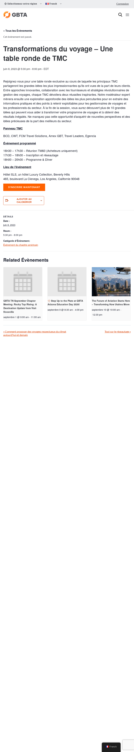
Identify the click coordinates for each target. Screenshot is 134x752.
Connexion (122, 3)
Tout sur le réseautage (118, 331)
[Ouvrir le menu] (127, 15)
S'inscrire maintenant (24, 187)
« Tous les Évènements (17, 31)
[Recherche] (120, 15)
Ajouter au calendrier (24, 201)
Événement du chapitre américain (20, 244)
